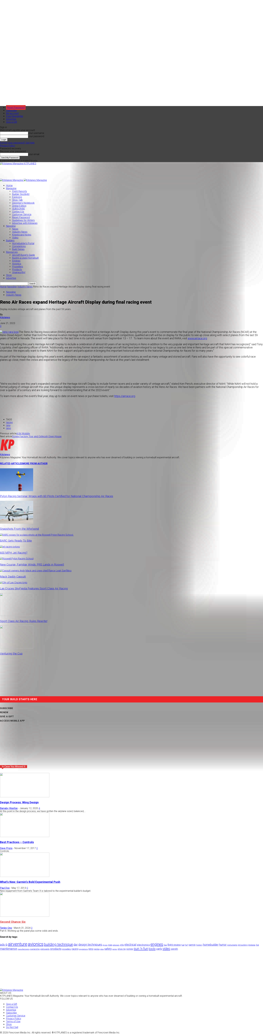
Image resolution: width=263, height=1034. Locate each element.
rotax (102, 949)
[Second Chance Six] (24, 915)
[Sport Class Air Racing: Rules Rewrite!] (16, 615)
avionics (35, 944)
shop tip (122, 949)
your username (36, 133)
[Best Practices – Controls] (24, 836)
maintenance (8, 949)
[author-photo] (7, 451)
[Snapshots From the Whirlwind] (16, 522)
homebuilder (211, 944)
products (55, 949)
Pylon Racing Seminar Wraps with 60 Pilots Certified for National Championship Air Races (56, 496)
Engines (16, 260)
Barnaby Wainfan (9, 808)
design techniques (90, 944)
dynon (105, 945)
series (114, 949)
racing (9, 422)
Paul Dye (5, 888)
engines (157, 944)
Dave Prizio (6, 848)
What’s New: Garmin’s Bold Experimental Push (30, 882)
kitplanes (251, 945)
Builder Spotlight (20, 194)
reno (8, 428)
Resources (12, 252)
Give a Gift (11, 122)
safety (108, 948)
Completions (19, 246)
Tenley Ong (6, 927)
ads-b (3, 944)
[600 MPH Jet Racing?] (10, 546)
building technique (58, 944)
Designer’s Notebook (23, 202)
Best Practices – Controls (17, 842)
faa (165, 945)
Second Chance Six (13, 922)
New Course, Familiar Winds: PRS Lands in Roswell (32, 564)
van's (159, 948)
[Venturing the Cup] (16, 647)
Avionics (16, 263)
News (15, 228)
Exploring (17, 197)
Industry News (19, 231)
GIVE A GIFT (7, 716)
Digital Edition (19, 205)
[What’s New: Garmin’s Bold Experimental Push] (24, 876)
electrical (130, 944)
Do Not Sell (12, 1027)
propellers (66, 949)
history (199, 945)
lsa (257, 945)
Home (9, 185)
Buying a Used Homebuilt (25, 257)
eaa (110, 945)
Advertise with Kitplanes (24, 223)
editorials (116, 945)
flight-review (174, 944)
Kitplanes (5, 317)
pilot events (45, 949)
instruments (232, 945)
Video (15, 237)
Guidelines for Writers (23, 220)
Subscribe (11, 110)
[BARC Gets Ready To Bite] (37, 534)
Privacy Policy (7, 145)
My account (12, 113)
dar (76, 944)
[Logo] (12, 180)
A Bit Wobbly (23, 433)
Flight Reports (19, 191)
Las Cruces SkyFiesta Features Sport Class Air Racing (34, 588)
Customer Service (21, 214)
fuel (182, 945)
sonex (129, 948)
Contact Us (18, 211)
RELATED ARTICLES (11, 463)
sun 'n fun (141, 949)
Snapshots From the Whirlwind (19, 528)
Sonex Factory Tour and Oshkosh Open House (36, 436)
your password (36, 136)
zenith (174, 948)
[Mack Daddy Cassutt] (36, 570)
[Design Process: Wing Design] (24, 796)
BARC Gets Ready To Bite (16, 540)
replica (97, 949)
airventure (17, 944)
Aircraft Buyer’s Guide (23, 255)
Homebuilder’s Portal (23, 243)
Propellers (17, 266)
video (166, 949)
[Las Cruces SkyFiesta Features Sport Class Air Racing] (13, 582)
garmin (192, 944)
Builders (10, 240)
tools (152, 949)
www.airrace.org (197, 338)
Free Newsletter (14, 116)
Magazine (11, 188)
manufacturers (24, 949)
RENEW (4, 712)
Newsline (11, 226)
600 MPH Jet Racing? (13, 552)
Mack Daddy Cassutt (13, 576)
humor (223, 944)
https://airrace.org (124, 396)
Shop (9, 275)
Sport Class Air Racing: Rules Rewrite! (23, 621)
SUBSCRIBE (18, 208)
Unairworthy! (18, 272)
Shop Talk (17, 200)
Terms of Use (13, 1021)
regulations (83, 949)
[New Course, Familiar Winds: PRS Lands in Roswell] (16, 558)
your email (33, 154)
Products (17, 269)
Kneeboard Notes (21, 234)
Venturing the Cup (11, 653)
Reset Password (21, 217)
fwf (186, 945)
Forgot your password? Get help (17, 142)
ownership (35, 949)
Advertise (11, 119)
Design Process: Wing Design (19, 802)
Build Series (18, 249)
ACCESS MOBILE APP (12, 720)
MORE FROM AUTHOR (35, 463)
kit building (243, 945)
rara (8, 425)
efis (122, 945)
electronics (143, 944)
